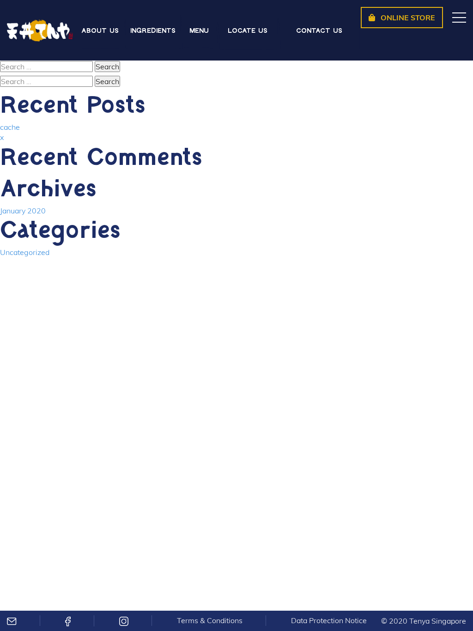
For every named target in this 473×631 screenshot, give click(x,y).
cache (10, 127)
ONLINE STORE (407, 17)
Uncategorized (24, 252)
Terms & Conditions (210, 620)
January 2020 (23, 210)
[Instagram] (123, 620)
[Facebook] (68, 620)
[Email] (12, 620)
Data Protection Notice (329, 620)
